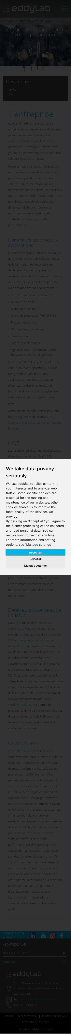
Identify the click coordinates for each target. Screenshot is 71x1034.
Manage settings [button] (35, 565)
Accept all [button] (35, 552)
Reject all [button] (36, 559)
